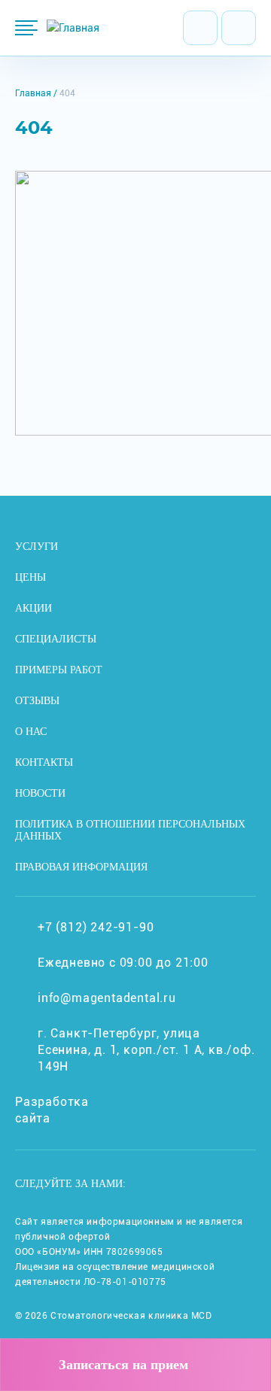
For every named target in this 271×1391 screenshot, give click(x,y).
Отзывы (37, 700)
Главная (33, 93)
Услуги (36, 546)
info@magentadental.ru (107, 998)
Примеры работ (58, 670)
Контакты (44, 762)
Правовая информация (81, 867)
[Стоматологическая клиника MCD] (73, 28)
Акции (33, 608)
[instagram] (160, 1184)
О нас (31, 731)
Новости (40, 793)
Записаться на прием (123, 1364)
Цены (30, 577)
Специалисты (55, 639)
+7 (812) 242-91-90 (96, 927)
